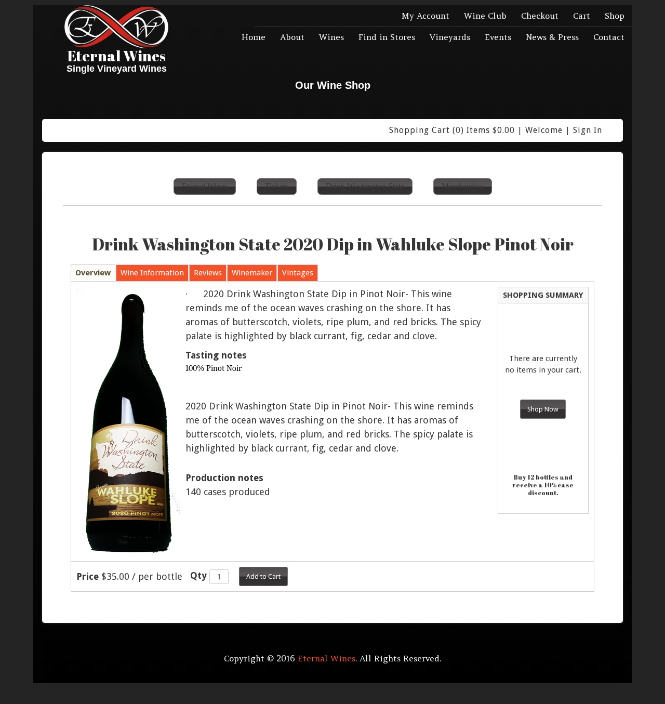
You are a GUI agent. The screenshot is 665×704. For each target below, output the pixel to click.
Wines (331, 37)
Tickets (276, 186)
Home (253, 37)
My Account (425, 15)
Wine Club (485, 15)
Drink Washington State (365, 186)
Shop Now (542, 409)
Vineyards (450, 37)
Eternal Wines (205, 186)
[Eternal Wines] (116, 26)
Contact (608, 37)
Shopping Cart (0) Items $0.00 (452, 130)
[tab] (93, 272)
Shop (614, 15)
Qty (198, 575)
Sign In (587, 130)
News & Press (552, 37)
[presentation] (93, 272)
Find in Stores (386, 37)
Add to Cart (263, 576)
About (292, 37)
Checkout (539, 15)
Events (498, 37)
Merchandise (463, 186)
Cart (581, 15)
